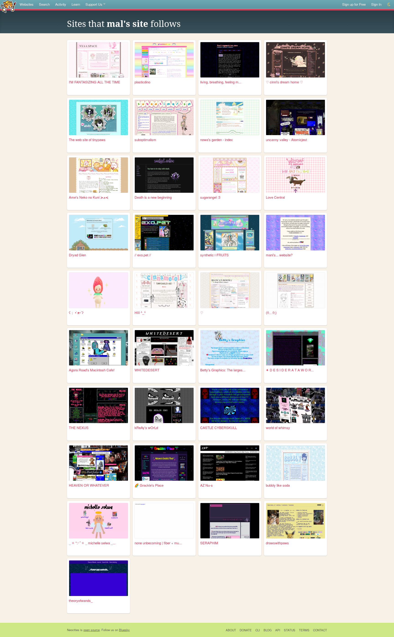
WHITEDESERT (147, 369)
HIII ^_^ (140, 312)
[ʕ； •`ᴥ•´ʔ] (98, 290)
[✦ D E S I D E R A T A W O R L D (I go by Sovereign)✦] (295, 348)
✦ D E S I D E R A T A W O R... (290, 369)
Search (44, 4)
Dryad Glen (77, 254)
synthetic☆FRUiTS (214, 254)
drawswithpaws (277, 542)
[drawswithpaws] (295, 521)
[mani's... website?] (295, 232)
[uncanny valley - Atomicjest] (295, 117)
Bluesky (124, 630)
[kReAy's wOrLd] (164, 405)
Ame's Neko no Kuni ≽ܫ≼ (89, 197)
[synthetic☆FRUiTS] (229, 232)
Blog (268, 630)
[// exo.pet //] (164, 232)
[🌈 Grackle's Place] (164, 463)
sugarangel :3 (210, 197)
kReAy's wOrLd (146, 427)
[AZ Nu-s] (229, 463)
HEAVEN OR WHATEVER (89, 485)
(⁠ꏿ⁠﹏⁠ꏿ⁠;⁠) (271, 312)
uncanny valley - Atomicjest (286, 139)
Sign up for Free (354, 4)
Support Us (94, 4)
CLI (257, 630)
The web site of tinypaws (87, 139)
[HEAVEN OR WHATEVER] (98, 463)
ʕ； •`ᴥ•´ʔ (76, 312)
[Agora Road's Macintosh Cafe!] (98, 348)
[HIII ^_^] (164, 290)
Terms (304, 630)
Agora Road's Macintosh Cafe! (91, 369)
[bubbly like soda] (295, 463)
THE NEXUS (78, 427)
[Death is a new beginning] (164, 175)
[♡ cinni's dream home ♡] (295, 60)
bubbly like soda (278, 485)
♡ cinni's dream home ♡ (284, 82)
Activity (60, 4)
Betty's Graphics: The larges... (222, 369)
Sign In (376, 4)
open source (91, 630)
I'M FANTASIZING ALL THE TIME (94, 82)
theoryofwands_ (81, 600)
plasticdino (142, 82)
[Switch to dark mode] (389, 4)
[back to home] (8, 6)
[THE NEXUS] (98, 405)
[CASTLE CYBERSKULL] (229, 405)
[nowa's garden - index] (229, 117)
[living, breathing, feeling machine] (229, 60)
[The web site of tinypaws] (98, 117)
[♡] (229, 290)
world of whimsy (278, 427)
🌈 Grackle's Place (149, 485)
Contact (320, 630)
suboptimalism (145, 139)
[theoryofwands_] (98, 578)
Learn (76, 4)
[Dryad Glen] (98, 232)
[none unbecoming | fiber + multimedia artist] (164, 521)
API (277, 630)
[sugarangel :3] (229, 175)
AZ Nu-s (206, 485)
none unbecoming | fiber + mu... (158, 542)
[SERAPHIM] (229, 521)
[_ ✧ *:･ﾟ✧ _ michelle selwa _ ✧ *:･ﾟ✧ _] (98, 521)
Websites (27, 4)
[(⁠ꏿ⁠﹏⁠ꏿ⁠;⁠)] (295, 290)
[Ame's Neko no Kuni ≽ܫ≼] (98, 175)
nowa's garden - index (216, 139)
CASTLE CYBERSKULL (218, 427)
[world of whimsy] (295, 405)
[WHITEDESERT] (164, 348)
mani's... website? (279, 254)
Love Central (275, 197)
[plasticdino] (164, 60)
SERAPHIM (209, 542)
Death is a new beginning (153, 197)
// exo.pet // (143, 254)
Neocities (73, 630)
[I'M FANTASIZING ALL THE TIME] (98, 60)
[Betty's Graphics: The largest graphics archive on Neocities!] (229, 348)
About (231, 630)
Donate (246, 630)
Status (289, 630)
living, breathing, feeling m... (220, 82)
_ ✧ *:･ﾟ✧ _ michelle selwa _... (92, 542)
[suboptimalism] (164, 117)
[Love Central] (295, 175)
